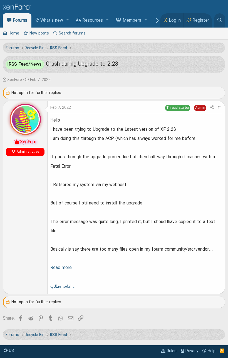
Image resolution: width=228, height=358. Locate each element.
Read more (61, 268)
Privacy (191, 351)
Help (211, 351)
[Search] (219, 20)
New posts (39, 33)
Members (132, 20)
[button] (68, 20)
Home (14, 33)
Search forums (72, 33)
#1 (219, 108)
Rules (172, 351)
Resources (92, 20)
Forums (20, 20)
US (11, 351)
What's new (51, 20)
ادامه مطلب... (63, 286)
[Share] (211, 108)
